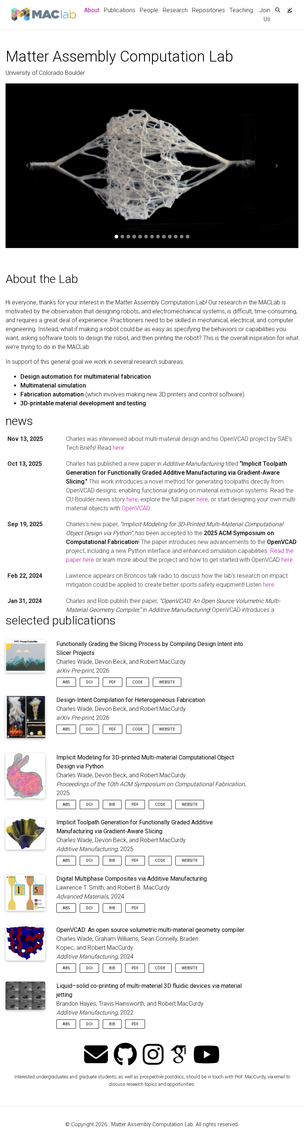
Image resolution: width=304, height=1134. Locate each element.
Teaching (241, 10)
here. (119, 447)
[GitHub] (125, 1055)
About (93, 10)
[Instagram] (153, 1055)
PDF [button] (112, 682)
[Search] (277, 10)
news (19, 421)
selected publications (61, 620)
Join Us (264, 15)
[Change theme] (288, 8)
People (149, 10)
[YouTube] (206, 1055)
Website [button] (167, 682)
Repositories (208, 10)
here (132, 499)
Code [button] (137, 682)
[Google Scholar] (178, 1055)
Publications (119, 10)
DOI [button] (89, 682)
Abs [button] (66, 682)
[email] (96, 1055)
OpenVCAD (136, 508)
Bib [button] (112, 804)
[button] (28, 165)
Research (175, 10)
